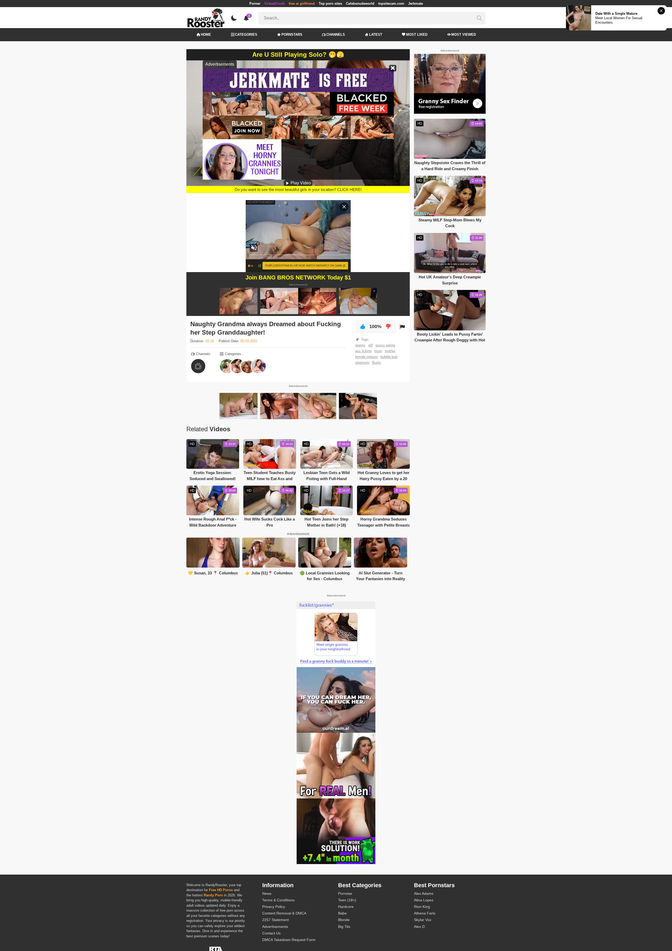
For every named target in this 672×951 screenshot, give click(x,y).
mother (390, 351)
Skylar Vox (422, 920)
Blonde (344, 920)
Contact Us (271, 933)
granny (360, 345)
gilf (370, 345)
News (266, 893)
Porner (254, 4)
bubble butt (389, 357)
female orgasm (366, 357)
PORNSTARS (291, 35)
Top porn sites (330, 4)
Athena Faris (424, 913)
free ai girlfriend (302, 4)
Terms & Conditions (278, 900)
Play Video (300, 183)
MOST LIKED (416, 35)
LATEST (375, 35)
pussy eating (385, 345)
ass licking (363, 351)
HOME (206, 35)
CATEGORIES (246, 35)
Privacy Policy (273, 907)
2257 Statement (275, 920)
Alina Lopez (423, 900)
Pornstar (345, 893)
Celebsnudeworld (360, 4)
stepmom (362, 363)
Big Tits (344, 926)
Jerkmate (415, 4)
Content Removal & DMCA (284, 913)
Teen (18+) (347, 900)
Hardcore (346, 907)
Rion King (422, 907)
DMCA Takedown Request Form (289, 940)
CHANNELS (335, 35)
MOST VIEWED (463, 35)
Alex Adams (423, 893)
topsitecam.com (391, 4)
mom (378, 351)
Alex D (419, 926)
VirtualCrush (274, 4)
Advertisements (275, 926)
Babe (342, 913)
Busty (376, 363)
